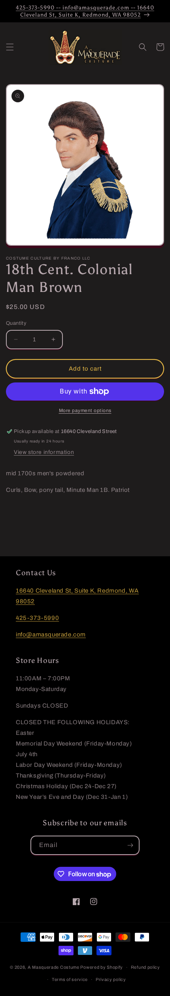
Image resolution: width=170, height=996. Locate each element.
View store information (44, 452)
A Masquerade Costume (53, 967)
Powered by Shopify (101, 967)
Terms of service (70, 979)
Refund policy (145, 967)
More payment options (85, 410)
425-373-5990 (37, 618)
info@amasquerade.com (51, 634)
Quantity (16, 323)
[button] (10, 47)
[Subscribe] (130, 845)
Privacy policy (111, 979)
